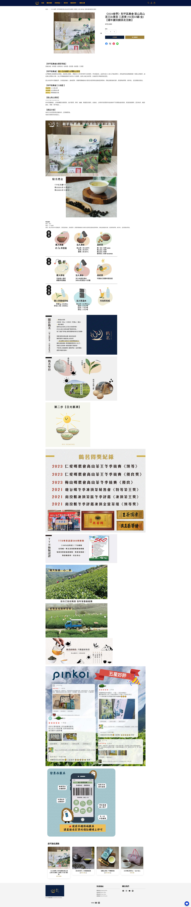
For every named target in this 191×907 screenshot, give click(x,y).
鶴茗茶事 (73, 3)
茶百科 (66, 3)
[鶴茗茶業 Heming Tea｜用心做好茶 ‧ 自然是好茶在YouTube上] (129, 891)
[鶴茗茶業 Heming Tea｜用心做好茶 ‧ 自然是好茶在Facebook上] (123, 891)
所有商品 (57, 3)
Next (101, 33)
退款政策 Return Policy (101, 892)
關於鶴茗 (49, 3)
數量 (106, 29)
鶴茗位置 (82, 3)
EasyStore (60, 897)
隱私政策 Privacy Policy (101, 894)
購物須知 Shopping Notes (102, 890)
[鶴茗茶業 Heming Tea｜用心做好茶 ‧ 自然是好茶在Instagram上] (126, 891)
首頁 (42, 3)
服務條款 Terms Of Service (102, 896)
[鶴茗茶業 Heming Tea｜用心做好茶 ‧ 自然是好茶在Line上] (133, 891)
